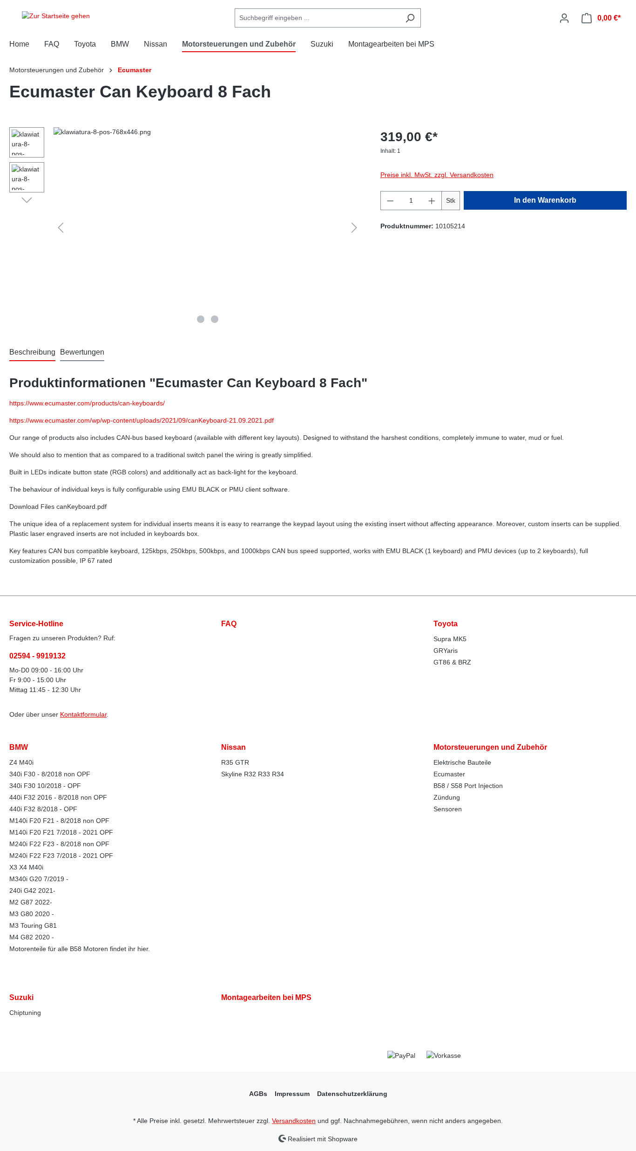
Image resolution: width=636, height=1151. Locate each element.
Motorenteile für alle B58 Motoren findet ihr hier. (79, 948)
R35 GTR (235, 762)
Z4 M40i (21, 762)
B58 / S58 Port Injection (468, 785)
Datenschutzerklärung (352, 1093)
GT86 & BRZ (452, 662)
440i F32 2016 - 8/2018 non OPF (58, 797)
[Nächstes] (354, 227)
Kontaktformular (83, 714)
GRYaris (445, 650)
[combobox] (317, 17)
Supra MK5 (450, 639)
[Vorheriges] (61, 227)
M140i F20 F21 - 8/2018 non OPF (59, 820)
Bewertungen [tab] (82, 352)
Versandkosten (294, 1120)
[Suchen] (410, 17)
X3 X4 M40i (26, 867)
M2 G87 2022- (30, 902)
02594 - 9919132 (37, 656)
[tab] (32, 352)
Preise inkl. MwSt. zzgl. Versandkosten (437, 174)
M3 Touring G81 (33, 925)
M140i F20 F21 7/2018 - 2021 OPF (61, 832)
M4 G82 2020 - (31, 937)
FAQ (229, 624)
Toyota (445, 624)
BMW (18, 747)
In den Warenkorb (545, 200)
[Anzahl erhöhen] (432, 200)
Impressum (292, 1093)
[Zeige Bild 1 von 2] (200, 319)
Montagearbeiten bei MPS (266, 997)
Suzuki (21, 997)
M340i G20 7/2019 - (38, 879)
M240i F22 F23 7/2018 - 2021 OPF (61, 855)
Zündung (446, 797)
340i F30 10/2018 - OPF (45, 785)
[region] (185, 227)
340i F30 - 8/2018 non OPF (49, 774)
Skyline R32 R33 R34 (252, 774)
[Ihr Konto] (564, 18)
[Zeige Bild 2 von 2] (214, 319)
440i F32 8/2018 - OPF (43, 809)
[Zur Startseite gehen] (55, 16)
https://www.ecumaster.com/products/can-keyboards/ (87, 403)
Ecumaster (449, 774)
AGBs (258, 1093)
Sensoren (447, 809)
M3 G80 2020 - (31, 914)
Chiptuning (25, 1012)
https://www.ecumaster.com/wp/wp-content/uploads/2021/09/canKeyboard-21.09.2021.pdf (141, 420)
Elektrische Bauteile (462, 762)
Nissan (233, 747)
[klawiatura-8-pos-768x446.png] (207, 227)
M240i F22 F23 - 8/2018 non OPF (59, 844)
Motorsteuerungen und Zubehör (490, 747)
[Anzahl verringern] (390, 200)
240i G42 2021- (32, 890)
